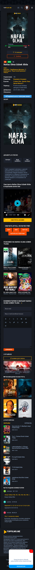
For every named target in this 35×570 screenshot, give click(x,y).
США (5, 68)
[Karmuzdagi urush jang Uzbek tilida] (10, 388)
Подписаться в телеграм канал (18, 96)
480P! (16, 229)
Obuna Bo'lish (21, 566)
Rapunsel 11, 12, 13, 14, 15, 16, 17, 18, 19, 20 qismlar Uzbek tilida (18, 505)
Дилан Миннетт (18, 83)
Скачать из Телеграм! (17, 233)
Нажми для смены (18, 358)
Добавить (8, 349)
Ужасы (6, 72)
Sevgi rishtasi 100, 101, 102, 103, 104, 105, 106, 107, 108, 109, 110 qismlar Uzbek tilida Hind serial (18, 494)
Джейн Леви (26, 81)
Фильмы (6, 69)
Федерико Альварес (19, 79)
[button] (5, 319)
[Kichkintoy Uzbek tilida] (10, 408)
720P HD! (24, 229)
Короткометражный (18, 71)
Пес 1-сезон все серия (12, 516)
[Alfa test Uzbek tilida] (25, 408)
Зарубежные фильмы (17, 69)
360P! (8, 229)
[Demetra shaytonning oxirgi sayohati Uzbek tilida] (25, 388)
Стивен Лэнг (17, 81)
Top (7, 7)
